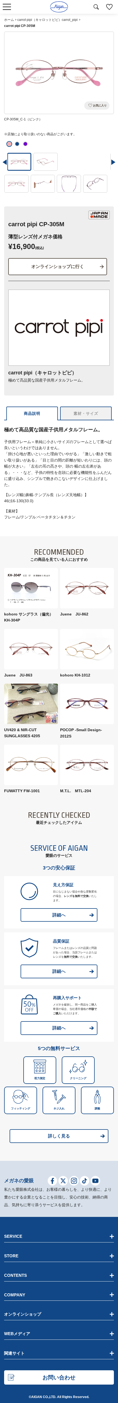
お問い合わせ (59, 1377)
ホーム (9, 20)
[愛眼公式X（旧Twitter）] (63, 1182)
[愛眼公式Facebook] (52, 1182)
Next (113, 162)
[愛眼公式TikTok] (84, 1182)
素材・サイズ (86, 413)
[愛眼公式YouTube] (95, 1182)
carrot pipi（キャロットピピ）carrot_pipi (47, 20)
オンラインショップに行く (57, 266)
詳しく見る (59, 1136)
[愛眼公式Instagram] (74, 1182)
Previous (4, 162)
